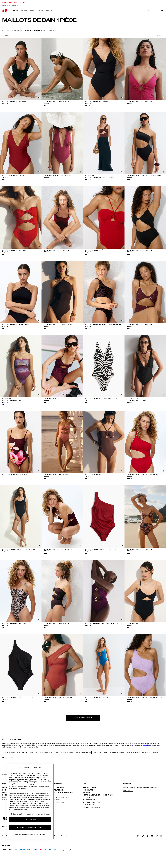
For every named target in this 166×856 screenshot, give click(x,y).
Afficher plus (8, 757)
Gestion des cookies (91, 807)
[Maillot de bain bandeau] (21, 366)
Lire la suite (128, 791)
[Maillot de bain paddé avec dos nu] (21, 292)
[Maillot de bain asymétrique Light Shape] (103, 516)
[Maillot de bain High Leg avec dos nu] (62, 143)
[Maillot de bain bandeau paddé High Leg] (103, 591)
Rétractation (88, 805)
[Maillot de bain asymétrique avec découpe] (145, 143)
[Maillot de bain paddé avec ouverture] (62, 516)
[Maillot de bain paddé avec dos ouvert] (103, 366)
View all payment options (66, 850)
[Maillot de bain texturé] (145, 366)
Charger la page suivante (83, 718)
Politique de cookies (91, 802)
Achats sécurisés (90, 800)
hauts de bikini (144, 745)
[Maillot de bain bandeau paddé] (62, 69)
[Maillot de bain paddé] (103, 217)
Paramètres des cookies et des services (30, 835)
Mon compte (88, 790)
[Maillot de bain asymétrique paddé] (103, 143)
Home (41, 10)
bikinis (134, 745)
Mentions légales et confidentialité (98, 795)
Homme (24, 10)
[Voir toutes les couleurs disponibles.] (45, 105)
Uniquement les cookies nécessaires (30, 827)
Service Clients (89, 787)
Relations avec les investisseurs (56, 797)
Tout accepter (30, 819)
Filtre (158, 35)
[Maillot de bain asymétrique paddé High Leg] (103, 292)
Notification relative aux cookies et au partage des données (30, 814)
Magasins (87, 792)
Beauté (49, 10)
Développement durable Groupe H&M (58, 792)
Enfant (33, 10)
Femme (15, 10)
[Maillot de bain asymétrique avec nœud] (21, 516)
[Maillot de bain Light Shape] (103, 69)
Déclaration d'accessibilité (54, 802)
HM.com (5, 775)
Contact (86, 797)
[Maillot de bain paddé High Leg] (21, 69)
